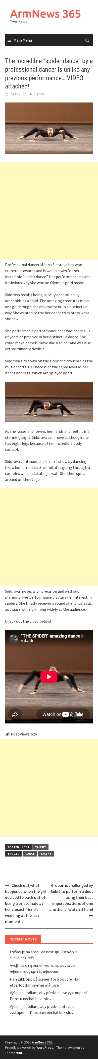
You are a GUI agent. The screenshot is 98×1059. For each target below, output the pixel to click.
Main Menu (23, 40)
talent (40, 847)
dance (30, 854)
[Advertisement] (49, 211)
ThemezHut (13, 1052)
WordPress (44, 1047)
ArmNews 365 (45, 13)
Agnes (39, 93)
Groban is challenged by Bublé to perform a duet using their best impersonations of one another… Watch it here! (71, 897)
